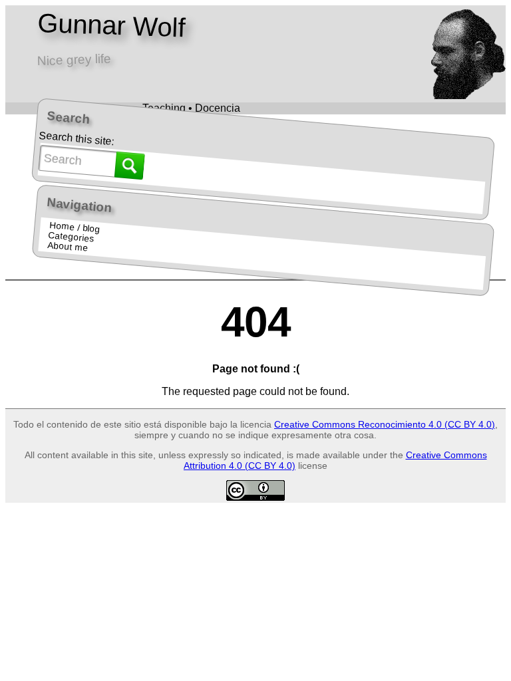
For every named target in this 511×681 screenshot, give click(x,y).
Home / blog (74, 227)
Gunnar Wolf (111, 25)
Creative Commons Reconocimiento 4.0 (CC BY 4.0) (384, 424)
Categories (71, 237)
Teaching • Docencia (191, 108)
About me (67, 246)
